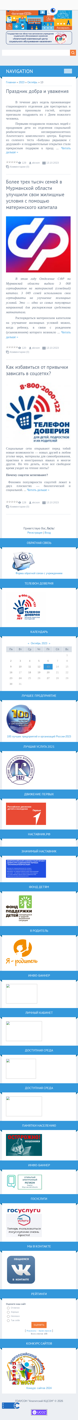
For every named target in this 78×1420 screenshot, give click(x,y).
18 (29, 672)
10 (20, 666)
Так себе (15, 1320)
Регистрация (34, 532)
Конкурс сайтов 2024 (39, 1388)
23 (11, 678)
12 (39, 666)
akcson (36, 162)
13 (48, 666)
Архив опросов (45, 1331)
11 (29, 666)
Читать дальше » (38, 490)
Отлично (15, 1308)
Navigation (19, 71)
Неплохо (15, 1316)
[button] (53, 13)
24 (20, 678)
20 (48, 672)
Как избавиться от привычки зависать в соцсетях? (37, 370)
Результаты (31, 1331)
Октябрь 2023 (39, 643)
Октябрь (32, 82)
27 (48, 678)
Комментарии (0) (19, 166)
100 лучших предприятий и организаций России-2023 (39, 736)
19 (39, 672)
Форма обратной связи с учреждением (39, 573)
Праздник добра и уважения (37, 91)
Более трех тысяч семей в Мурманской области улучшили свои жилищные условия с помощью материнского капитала (35, 194)
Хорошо (15, 1312)
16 (11, 672)
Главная (11, 82)
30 (11, 684)
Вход (48, 532)
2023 (21, 82)
